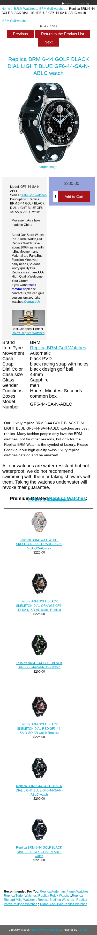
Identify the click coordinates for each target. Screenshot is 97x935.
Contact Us (32, 301)
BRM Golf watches (52, 8)
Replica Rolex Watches (54, 895)
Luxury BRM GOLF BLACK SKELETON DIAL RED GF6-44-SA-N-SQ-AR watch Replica (39, 728)
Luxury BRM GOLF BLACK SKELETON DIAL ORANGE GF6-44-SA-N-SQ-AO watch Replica (39, 605)
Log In (83, 4)
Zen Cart (83, 929)
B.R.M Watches (24, 8)
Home (67, 4)
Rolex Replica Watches (28, 333)
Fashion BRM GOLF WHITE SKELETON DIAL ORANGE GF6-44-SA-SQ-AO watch (39, 544)
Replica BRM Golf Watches (58, 347)
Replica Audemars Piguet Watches (64, 891)
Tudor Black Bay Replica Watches (63, 904)
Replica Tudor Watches (20, 895)
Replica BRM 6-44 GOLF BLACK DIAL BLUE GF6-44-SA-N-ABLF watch (39, 851)
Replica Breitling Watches (56, 899)
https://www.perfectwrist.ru (46, 929)
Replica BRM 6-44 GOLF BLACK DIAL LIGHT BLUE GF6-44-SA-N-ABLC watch (39, 790)
